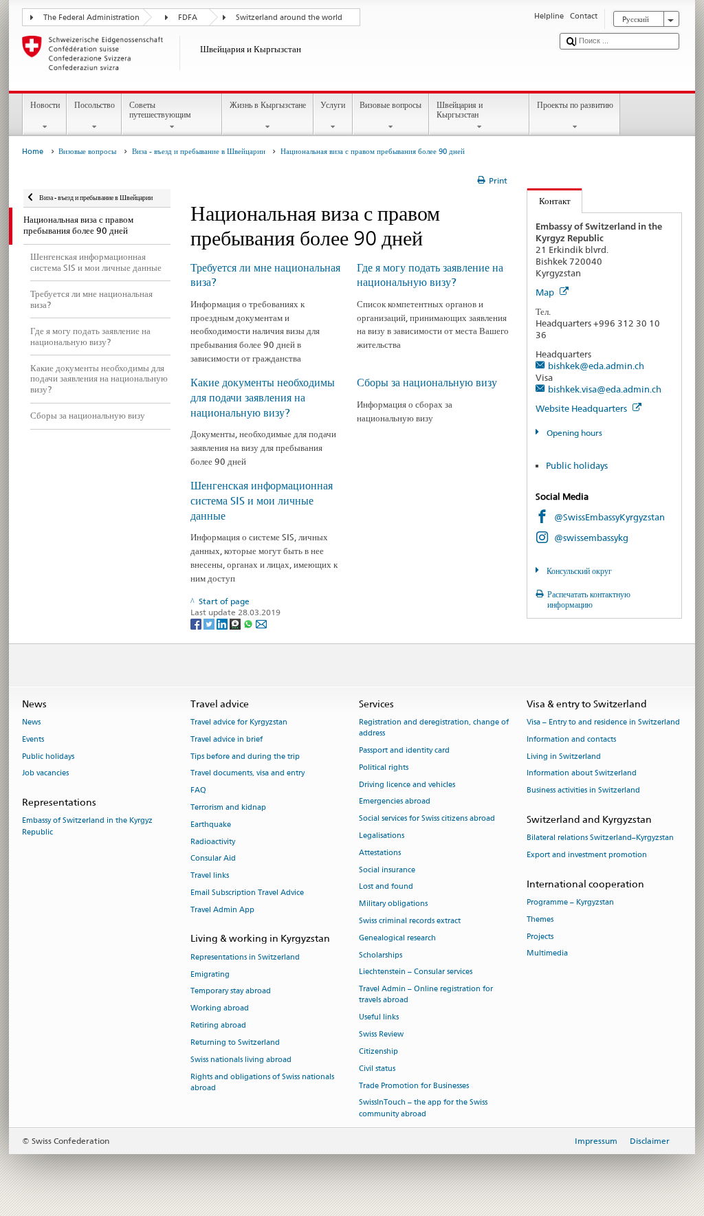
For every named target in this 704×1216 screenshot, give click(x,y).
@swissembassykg (591, 537)
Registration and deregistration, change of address (434, 728)
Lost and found (386, 887)
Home (32, 151)
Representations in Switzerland (245, 957)
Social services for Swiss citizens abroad (427, 819)
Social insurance (387, 869)
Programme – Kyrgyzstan (570, 902)
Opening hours (573, 433)
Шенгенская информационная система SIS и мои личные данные (261, 500)
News (31, 722)
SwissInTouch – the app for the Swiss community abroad (423, 1108)
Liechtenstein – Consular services (415, 972)
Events (33, 739)
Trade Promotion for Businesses (414, 1085)
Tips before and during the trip (245, 756)
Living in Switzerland (564, 756)
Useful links (379, 1017)
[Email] (261, 623)
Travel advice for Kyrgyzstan (238, 722)
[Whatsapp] (249, 623)
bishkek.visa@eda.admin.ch (604, 389)
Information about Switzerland (582, 773)
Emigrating (210, 974)
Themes (540, 919)
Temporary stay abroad (230, 991)
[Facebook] (197, 623)
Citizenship (378, 1051)
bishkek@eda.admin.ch (596, 365)
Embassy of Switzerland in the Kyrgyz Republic (87, 827)
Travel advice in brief (226, 739)
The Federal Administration (91, 17)
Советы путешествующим (160, 110)
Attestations (380, 852)
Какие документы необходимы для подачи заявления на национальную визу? (262, 397)
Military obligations (393, 904)
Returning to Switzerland (235, 1042)
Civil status (377, 1068)
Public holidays (577, 465)
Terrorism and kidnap (228, 807)
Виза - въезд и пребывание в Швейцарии (198, 151)
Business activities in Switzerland (583, 790)
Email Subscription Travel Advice (247, 892)
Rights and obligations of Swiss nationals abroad (262, 1082)
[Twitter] (210, 623)
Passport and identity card (404, 750)
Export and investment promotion (587, 854)
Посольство (94, 105)
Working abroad (219, 1008)
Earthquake (210, 824)
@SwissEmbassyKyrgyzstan (609, 516)
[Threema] (236, 623)
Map (546, 292)
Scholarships (380, 955)
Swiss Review (381, 1034)
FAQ (198, 790)
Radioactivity (212, 841)
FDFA (187, 17)
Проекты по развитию (575, 105)
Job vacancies (45, 773)
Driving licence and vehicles (407, 784)
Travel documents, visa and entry (247, 773)
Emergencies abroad (394, 801)
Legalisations (381, 835)
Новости (45, 105)
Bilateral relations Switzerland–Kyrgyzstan (600, 838)
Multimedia (547, 953)
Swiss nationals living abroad (241, 1059)
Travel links (209, 876)
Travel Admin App (222, 909)
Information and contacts (571, 739)
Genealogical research (397, 937)
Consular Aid (213, 858)
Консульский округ (577, 571)
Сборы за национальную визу (427, 382)
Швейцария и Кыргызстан (460, 110)
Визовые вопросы (390, 105)
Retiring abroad (218, 1025)
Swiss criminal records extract (410, 920)
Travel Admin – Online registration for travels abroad (426, 995)
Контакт (549, 200)
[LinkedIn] (223, 623)
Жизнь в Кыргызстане (268, 105)
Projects (540, 936)
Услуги (332, 105)
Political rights (383, 767)
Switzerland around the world (289, 17)
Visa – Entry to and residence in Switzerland (603, 722)
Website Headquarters (582, 408)
